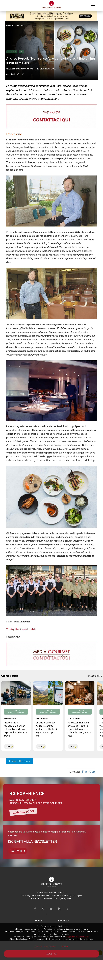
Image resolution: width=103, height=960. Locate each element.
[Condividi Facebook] (18, 74)
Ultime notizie (19, 25)
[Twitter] (89, 772)
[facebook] (35, 909)
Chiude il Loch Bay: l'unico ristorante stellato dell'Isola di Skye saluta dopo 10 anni (46, 729)
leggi (8, 746)
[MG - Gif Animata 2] (51, 116)
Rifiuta (64, 946)
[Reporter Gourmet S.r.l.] (51, 5)
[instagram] (42, 909)
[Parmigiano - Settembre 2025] (51, 16)
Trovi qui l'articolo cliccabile (21, 629)
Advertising (39, 920)
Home (8, 25)
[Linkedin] (86, 772)
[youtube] (51, 909)
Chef (21, 51)
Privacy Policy (63, 920)
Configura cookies (45, 946)
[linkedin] (59, 909)
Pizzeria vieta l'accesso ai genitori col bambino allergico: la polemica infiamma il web (16, 729)
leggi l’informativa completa (77, 937)
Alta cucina (12, 51)
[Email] (93, 772)
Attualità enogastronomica (16, 712)
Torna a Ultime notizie (20, 761)
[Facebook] (83, 772)
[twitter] (67, 909)
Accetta (51, 953)
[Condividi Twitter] (23, 74)
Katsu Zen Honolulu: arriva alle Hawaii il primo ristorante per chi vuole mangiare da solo (79, 729)
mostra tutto (95, 676)
